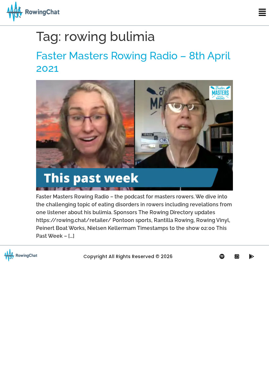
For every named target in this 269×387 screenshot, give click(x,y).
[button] (262, 13)
